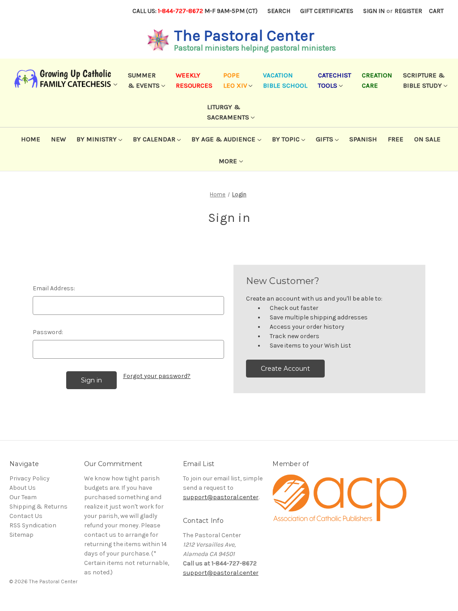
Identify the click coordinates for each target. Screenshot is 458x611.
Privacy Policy (29, 478)
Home (30, 139)
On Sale (427, 139)
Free (395, 139)
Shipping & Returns (38, 506)
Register (408, 11)
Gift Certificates (326, 11)
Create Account (285, 369)
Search (278, 11)
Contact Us (25, 516)
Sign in (374, 11)
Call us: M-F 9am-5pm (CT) (195, 11)
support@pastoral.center (221, 497)
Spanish (363, 139)
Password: (48, 332)
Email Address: (54, 288)
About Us (22, 488)
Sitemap (21, 535)
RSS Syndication (32, 525)
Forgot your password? (157, 376)
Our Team (23, 497)
